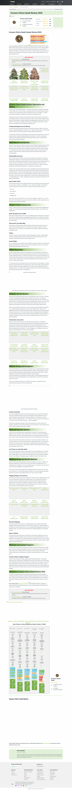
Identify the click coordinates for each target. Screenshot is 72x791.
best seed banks (46, 743)
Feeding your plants (40, 774)
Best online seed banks (28, 771)
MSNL (25, 776)
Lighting (38, 776)
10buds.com (36, 788)
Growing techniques (40, 777)
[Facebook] (57, 1)
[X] (59, 1)
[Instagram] (60, 1)
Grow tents (52, 774)
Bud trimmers (52, 777)
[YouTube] (62, 1)
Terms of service (14, 774)
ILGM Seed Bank (15, 596)
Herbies (25, 774)
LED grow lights (52, 773)
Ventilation (51, 779)
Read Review (20, 59)
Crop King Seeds (27, 777)
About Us (12, 771)
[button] (29, 4)
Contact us (13, 773)
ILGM (25, 773)
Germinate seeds (40, 773)
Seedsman (26, 779)
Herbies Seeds (14, 59)
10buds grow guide (40, 771)
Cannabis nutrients (53, 776)
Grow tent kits (52, 771)
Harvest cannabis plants (41, 779)
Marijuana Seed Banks (23, 583)
